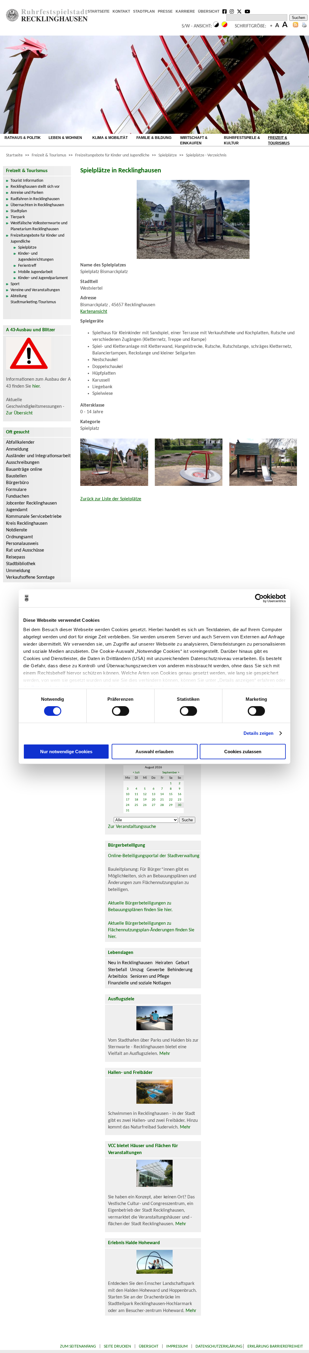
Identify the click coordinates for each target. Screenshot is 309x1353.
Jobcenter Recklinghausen (31, 503)
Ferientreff (27, 265)
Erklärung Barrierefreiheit (275, 1346)
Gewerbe (155, 970)
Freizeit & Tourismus (49, 155)
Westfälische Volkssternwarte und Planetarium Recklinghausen (39, 226)
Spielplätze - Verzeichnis (206, 155)
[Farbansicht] (224, 26)
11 (136, 794)
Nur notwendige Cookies (66, 751)
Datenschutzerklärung (219, 1346)
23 (179, 799)
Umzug (137, 970)
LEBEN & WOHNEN (65, 138)
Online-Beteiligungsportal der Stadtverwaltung (153, 856)
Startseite (14, 155)
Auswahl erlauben (154, 751)
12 (145, 794)
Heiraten (164, 963)
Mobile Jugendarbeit (35, 272)
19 (145, 799)
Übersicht (148, 1346)
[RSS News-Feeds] (295, 26)
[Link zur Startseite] (47, 20)
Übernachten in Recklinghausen (37, 205)
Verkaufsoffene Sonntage (30, 577)
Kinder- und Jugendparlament (43, 278)
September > (170, 772)
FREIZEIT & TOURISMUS (279, 140)
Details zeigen (258, 733)
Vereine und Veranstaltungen (35, 290)
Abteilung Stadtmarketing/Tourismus (33, 299)
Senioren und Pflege (149, 976)
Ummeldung (18, 570)
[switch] (120, 711)
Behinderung (180, 970)
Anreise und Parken (27, 192)
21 (162, 799)
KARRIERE (185, 11)
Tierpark (18, 217)
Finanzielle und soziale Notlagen (139, 983)
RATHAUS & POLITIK (23, 138)
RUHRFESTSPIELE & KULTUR (242, 140)
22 (171, 799)
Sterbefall (117, 970)
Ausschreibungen (22, 462)
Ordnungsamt (19, 537)
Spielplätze (167, 155)
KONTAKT (121, 11)
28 (162, 805)
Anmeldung (17, 449)
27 (153, 805)
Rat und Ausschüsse (25, 550)
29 (171, 805)
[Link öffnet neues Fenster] (224, 12)
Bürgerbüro (17, 482)
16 (179, 794)
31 (127, 810)
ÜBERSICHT (208, 11)
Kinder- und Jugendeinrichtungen (35, 256)
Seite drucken (117, 1346)
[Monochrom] (216, 26)
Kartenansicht (93, 311)
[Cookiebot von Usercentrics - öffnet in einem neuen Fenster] (259, 598)
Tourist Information (27, 180)
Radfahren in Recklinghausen (35, 199)
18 (136, 799)
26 (145, 805)
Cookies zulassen (242, 751)
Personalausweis (22, 543)
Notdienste (16, 530)
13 (153, 794)
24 (127, 805)
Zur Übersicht (19, 413)
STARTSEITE (99, 11)
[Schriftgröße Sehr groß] (285, 26)
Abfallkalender (20, 442)
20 (153, 799)
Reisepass (15, 557)
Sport (15, 284)
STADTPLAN (144, 11)
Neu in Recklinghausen (130, 963)
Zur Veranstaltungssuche (132, 826)
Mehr (164, 1053)
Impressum (177, 1346)
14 (162, 794)
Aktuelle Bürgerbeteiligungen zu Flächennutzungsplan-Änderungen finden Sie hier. (151, 930)
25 (136, 805)
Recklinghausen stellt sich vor (35, 186)
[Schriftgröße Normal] (277, 26)
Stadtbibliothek (20, 564)
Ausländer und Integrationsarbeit (38, 456)
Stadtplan (19, 211)
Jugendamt (16, 510)
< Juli (136, 772)
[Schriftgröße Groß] (271, 26)
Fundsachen (17, 496)
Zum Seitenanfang (78, 1346)
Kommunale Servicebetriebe (34, 516)
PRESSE (165, 11)
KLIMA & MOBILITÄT (110, 138)
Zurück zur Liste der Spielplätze (110, 499)
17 (127, 799)
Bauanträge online (24, 469)
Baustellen (16, 476)
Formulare (16, 489)
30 (179, 805)
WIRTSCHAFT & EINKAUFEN (194, 140)
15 (171, 794)
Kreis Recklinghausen (26, 523)
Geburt (182, 963)
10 (127, 794)
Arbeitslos (117, 976)
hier (36, 386)
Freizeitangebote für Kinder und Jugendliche (112, 155)
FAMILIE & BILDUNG (153, 138)
